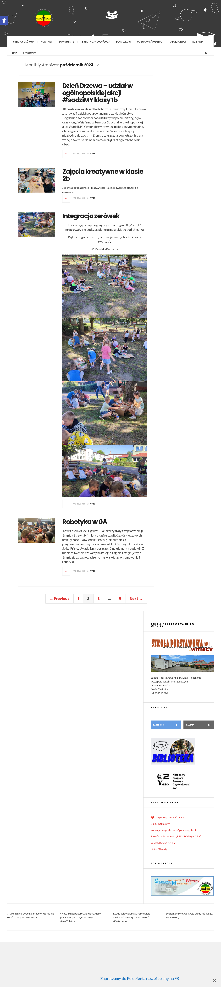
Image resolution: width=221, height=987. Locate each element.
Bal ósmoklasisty (160, 823)
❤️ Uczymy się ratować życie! (167, 817)
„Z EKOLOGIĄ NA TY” (163, 842)
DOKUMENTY (66, 41)
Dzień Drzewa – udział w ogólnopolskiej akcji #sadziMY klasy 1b (97, 93)
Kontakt (47, 41)
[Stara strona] (182, 886)
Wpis (92, 153)
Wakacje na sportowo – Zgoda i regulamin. (174, 830)
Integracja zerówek (91, 216)
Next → (136, 598)
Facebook (29, 52)
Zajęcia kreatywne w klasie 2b (102, 175)
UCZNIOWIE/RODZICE (149, 41)
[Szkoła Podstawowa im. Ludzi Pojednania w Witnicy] (43, 18)
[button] (4, 20)
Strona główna (23, 41)
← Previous (59, 598)
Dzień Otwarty (159, 848)
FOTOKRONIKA (177, 41)
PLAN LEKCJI (123, 41)
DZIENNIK (197, 41)
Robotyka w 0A (84, 521)
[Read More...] (66, 154)
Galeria (190, 725)
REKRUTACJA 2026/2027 (95, 41)
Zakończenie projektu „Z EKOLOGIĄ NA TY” (176, 836)
